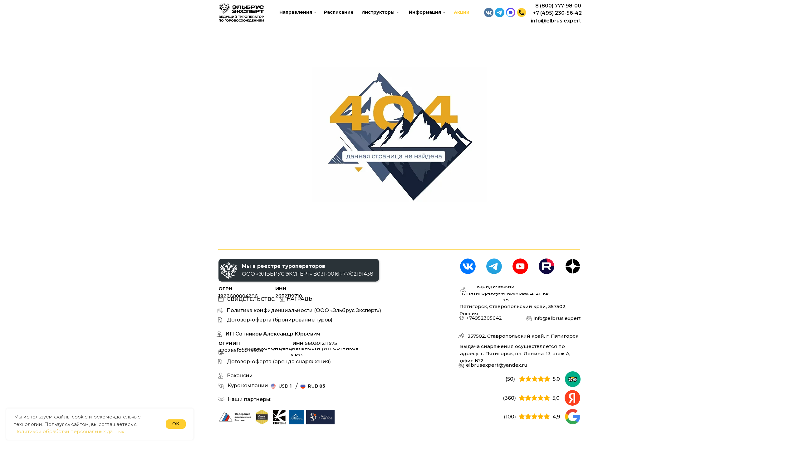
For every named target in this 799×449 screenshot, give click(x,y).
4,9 (556, 417)
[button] (521, 12)
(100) (510, 417)
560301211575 (314, 343)
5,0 (556, 379)
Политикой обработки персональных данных (69, 431)
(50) (510, 379)
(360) (509, 398)
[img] (262, 417)
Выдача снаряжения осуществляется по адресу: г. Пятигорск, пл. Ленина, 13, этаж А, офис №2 (515, 353)
